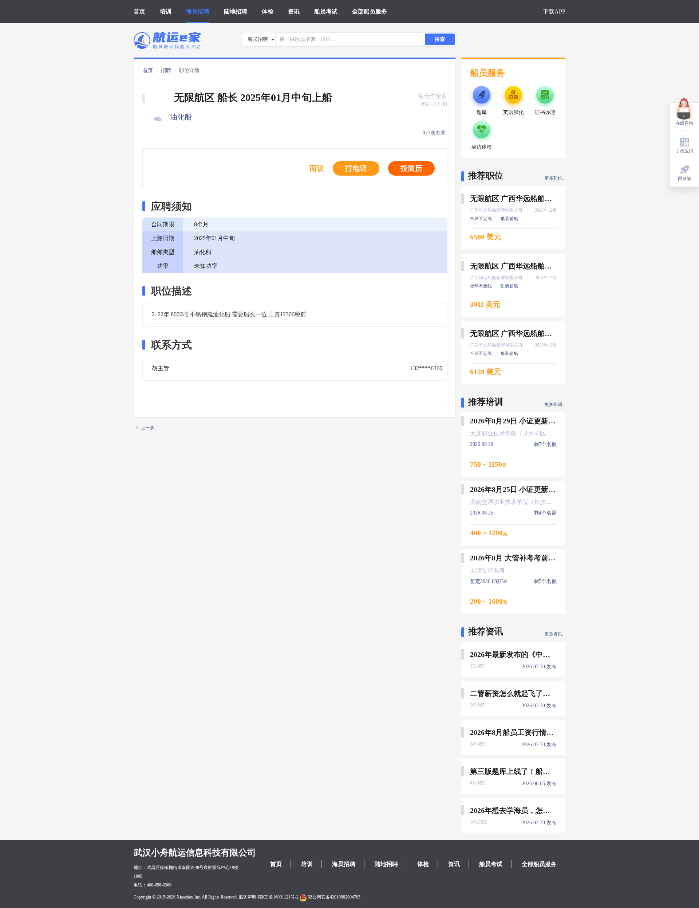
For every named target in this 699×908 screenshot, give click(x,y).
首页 (139, 11)
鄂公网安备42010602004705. (334, 897)
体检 (267, 11)
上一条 (147, 427)
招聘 (166, 70)
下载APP (554, 11)
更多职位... (555, 178)
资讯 (294, 11)
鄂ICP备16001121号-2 (278, 897)
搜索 (440, 39)
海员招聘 (197, 11)
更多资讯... (555, 634)
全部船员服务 (369, 11)
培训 (165, 11)
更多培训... (555, 404)
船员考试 (325, 11)
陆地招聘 (235, 11)
